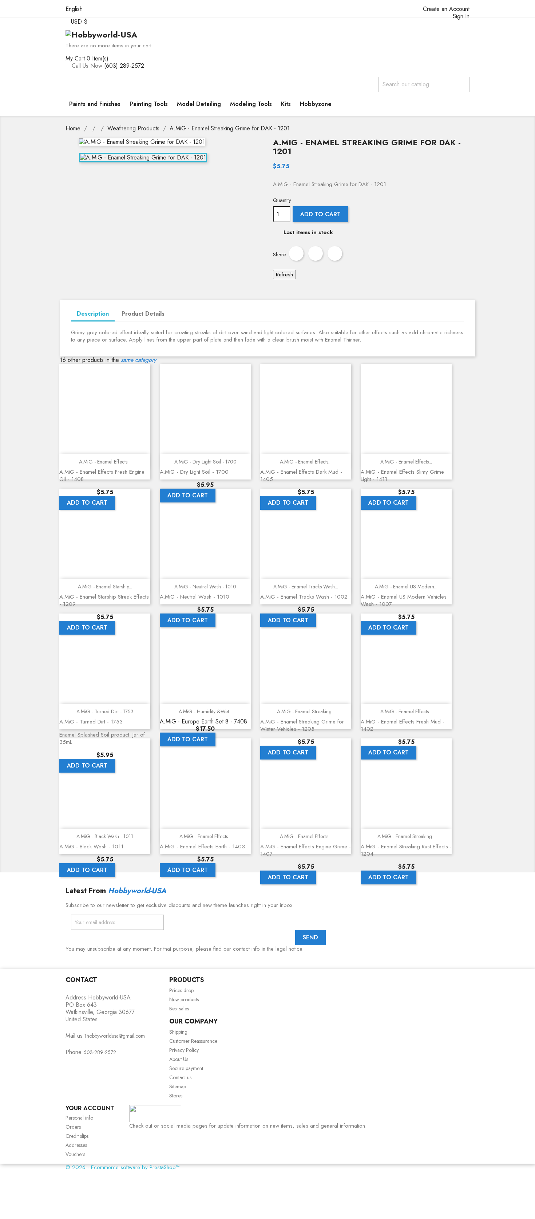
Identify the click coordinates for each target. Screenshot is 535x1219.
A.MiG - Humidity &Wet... (205, 711)
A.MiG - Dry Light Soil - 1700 (205, 461)
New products (184, 999)
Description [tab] (93, 313)
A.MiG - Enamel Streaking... (306, 711)
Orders (73, 1127)
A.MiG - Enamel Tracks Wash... (305, 586)
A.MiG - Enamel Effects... (105, 461)
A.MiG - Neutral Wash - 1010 (205, 586)
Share (296, 253)
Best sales (179, 1008)
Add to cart (320, 214)
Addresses (76, 1145)
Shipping (178, 1031)
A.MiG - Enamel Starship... (105, 586)
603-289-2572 (99, 1052)
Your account (90, 1108)
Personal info (79, 1117)
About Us (178, 1059)
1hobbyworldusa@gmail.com (114, 1035)
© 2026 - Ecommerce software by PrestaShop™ (122, 1167)
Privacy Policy (184, 1050)
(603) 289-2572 (124, 66)
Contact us (180, 1077)
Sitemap (177, 1086)
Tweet (315, 253)
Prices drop (181, 990)
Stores (175, 1095)
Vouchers (75, 1154)
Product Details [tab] (143, 313)
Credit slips (77, 1136)
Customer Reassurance (193, 1041)
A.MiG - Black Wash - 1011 (104, 836)
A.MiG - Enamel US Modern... (406, 586)
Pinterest (335, 253)
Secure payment (186, 1068)
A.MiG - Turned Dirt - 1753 (105, 711)
